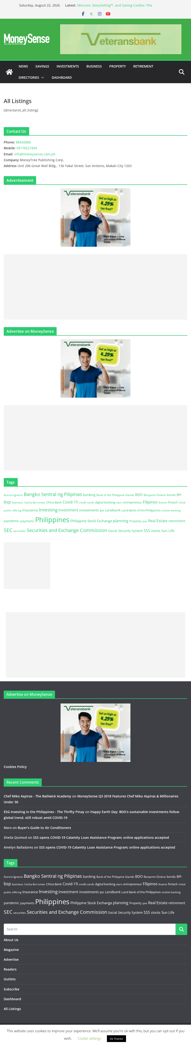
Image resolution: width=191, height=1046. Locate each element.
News (23, 66)
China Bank (54, 502)
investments (89, 510)
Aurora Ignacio (13, 495)
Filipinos (150, 502)
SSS (147, 530)
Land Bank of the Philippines (141, 510)
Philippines (52, 519)
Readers (10, 969)
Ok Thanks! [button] (116, 1038)
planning (120, 520)
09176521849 (27, 148)
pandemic (11, 521)
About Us (11, 940)
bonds (171, 495)
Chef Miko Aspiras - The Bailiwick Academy (37, 796)
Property (117, 66)
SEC (8, 530)
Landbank (112, 510)
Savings (42, 66)
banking (89, 495)
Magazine (11, 949)
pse (145, 521)
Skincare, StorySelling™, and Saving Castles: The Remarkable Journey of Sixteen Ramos (114, 7)
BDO (139, 494)
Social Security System (125, 530)
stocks (155, 530)
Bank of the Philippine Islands (115, 495)
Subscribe (11, 989)
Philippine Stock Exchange (91, 520)
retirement (176, 521)
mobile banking (171, 510)
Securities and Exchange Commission (67, 530)
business (17, 502)
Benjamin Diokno (155, 495)
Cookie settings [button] (89, 1038)
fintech (173, 502)
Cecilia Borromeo (34, 502)
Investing (48, 510)
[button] (41, 77)
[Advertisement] (95, 287)
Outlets (10, 979)
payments (27, 521)
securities (19, 531)
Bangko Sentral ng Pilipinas (53, 494)
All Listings (12, 1009)
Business (94, 66)
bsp (7, 502)
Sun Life (167, 530)
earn (119, 502)
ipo (102, 510)
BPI (179, 495)
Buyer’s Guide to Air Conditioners (44, 827)
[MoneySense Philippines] (9, 72)
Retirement (143, 66)
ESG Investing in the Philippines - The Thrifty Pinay (44, 812)
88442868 (23, 142)
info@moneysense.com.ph (34, 154)
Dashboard (62, 77)
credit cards (86, 502)
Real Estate (157, 520)
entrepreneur (132, 502)
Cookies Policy (15, 766)
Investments (68, 66)
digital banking (105, 502)
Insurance (30, 510)
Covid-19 (70, 502)
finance (162, 502)
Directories (29, 77)
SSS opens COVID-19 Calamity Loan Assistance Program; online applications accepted (101, 837)
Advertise (11, 959)
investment (68, 510)
